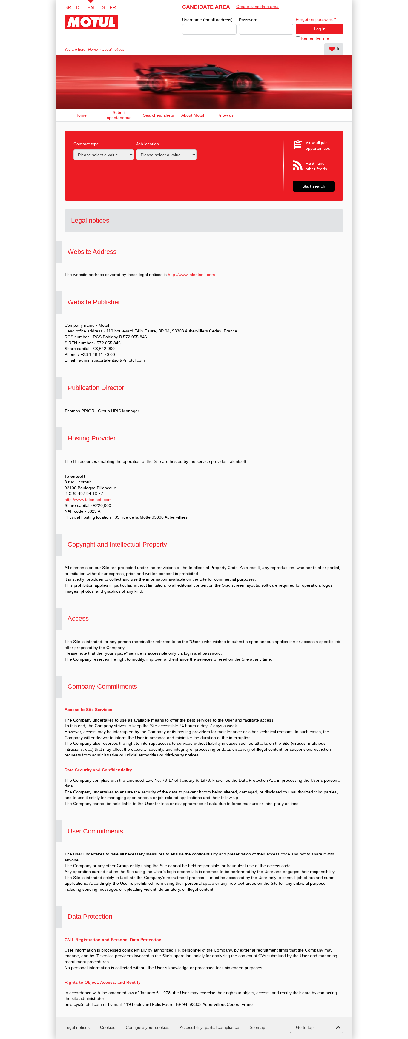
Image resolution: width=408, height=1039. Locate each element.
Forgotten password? (316, 19)
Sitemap (257, 1027)
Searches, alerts (158, 115)
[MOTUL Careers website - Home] (98, 22)
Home (93, 49)
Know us (225, 115)
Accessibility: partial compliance (209, 1027)
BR (68, 7)
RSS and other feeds (316, 166)
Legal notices (77, 1027)
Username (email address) (207, 19)
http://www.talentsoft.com (191, 274)
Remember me (315, 38)
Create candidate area (257, 6)
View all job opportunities (318, 145)
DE (79, 7)
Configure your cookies (147, 1027)
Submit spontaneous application (119, 115)
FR (113, 7)
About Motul (192, 115)
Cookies (107, 1027)
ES (102, 7)
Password (248, 19)
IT (123, 7)
